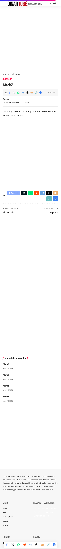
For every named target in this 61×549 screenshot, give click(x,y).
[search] (50, 3)
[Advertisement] (30, 38)
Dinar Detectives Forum (45, 508)
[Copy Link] (36, 92)
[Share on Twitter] (14, 92)
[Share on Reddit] (25, 545)
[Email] (32, 92)
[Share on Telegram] (23, 92)
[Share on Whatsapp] (18, 92)
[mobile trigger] (5, 3)
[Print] (40, 92)
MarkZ (7, 79)
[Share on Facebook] (10, 92)
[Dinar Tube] (25, 3)
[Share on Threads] (27, 92)
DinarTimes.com (41, 515)
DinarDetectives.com (43, 512)
